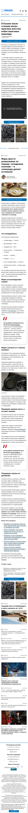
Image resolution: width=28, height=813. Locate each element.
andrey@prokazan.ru (13, 749)
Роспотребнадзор (20, 429)
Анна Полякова (10, 176)
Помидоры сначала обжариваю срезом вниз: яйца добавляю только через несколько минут (15, 537)
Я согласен (14, 811)
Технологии (5, 655)
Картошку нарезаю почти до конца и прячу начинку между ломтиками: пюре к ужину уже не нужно (15, 543)
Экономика (5, 603)
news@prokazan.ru (13, 759)
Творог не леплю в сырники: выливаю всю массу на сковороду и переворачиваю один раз (14, 549)
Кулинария (5, 155)
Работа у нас (13, 761)
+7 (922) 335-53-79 (13, 757)
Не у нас (5, 695)
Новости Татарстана (7, 647)
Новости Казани (6, 20)
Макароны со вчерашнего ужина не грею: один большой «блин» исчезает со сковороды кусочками (15, 525)
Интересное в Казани (7, 638)
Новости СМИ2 (5, 124)
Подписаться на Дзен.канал (14, 41)
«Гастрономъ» (12, 310)
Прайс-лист (13, 752)
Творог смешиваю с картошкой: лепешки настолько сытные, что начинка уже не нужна (14, 531)
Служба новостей (7, 36)
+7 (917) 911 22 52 (13, 747)
